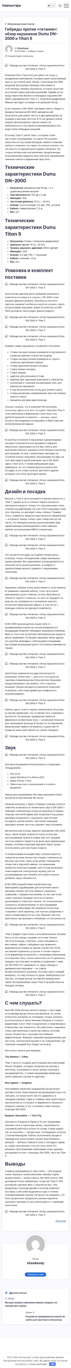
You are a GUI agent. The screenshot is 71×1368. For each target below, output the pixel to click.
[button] (52, 5)
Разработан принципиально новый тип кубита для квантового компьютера (45, 1318)
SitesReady (22, 48)
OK (52, 1364)
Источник (60, 1221)
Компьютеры (11, 5)
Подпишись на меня (35, 1274)
